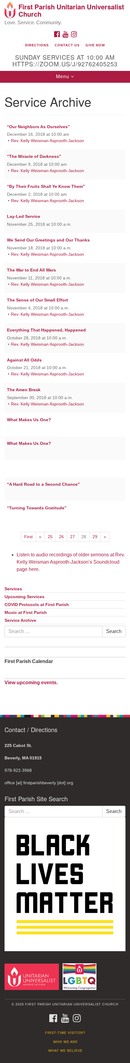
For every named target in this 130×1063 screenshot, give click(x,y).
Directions (37, 45)
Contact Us (67, 45)
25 (50, 536)
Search (114, 631)
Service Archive (20, 620)
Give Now (95, 45)
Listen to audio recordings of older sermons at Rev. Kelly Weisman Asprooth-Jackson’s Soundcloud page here (71, 562)
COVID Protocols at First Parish (37, 604)
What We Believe (65, 1050)
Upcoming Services (24, 597)
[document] (65, 395)
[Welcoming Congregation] (81, 976)
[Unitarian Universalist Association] (33, 976)
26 (61, 536)
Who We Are (65, 1042)
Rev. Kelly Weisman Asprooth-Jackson (47, 140)
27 (72, 536)
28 (83, 536)
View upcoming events (31, 682)
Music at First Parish (26, 612)
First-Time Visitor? (65, 1033)
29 (95, 536)
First (28, 536)
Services (13, 589)
